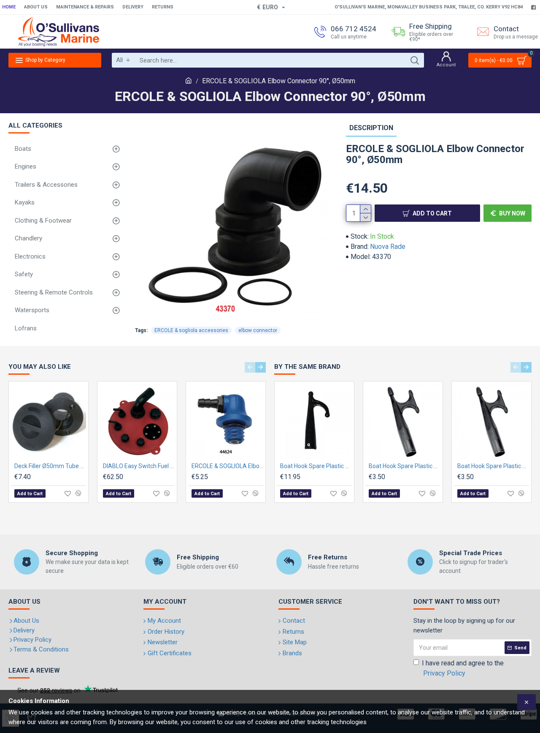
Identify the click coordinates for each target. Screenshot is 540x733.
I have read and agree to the (463, 668)
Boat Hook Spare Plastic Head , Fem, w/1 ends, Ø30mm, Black (316, 466)
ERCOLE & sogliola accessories (191, 330)
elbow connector (257, 330)
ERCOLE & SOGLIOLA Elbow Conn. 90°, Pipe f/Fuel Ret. (227, 466)
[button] (250, 367)
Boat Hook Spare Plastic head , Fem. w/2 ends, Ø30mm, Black (493, 466)
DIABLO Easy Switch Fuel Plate (139, 466)
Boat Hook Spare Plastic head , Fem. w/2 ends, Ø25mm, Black (404, 466)
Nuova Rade (387, 247)
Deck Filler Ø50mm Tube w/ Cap (50, 466)
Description (371, 128)
